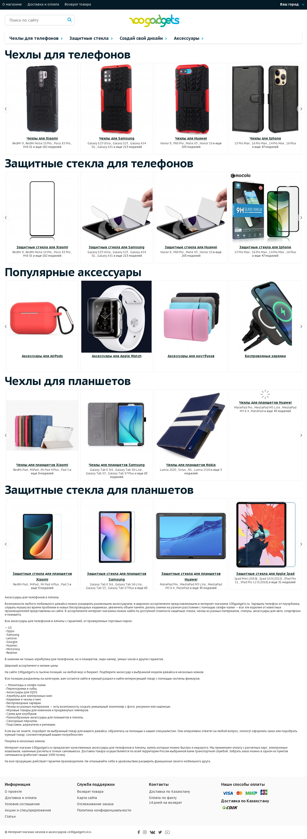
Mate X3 (192, 143)
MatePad (257, 411)
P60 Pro (178, 143)
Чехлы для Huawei (191, 138)
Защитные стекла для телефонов (99, 163)
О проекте (13, 791)
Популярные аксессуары (73, 271)
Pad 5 (65, 470)
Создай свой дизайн (142, 38)
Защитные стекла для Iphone (265, 247)
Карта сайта (87, 798)
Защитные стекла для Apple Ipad (265, 573)
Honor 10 (206, 143)
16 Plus (291, 143)
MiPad (34, 470)
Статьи (10, 816)
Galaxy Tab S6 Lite (128, 470)
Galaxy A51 (105, 147)
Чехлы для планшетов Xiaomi (42, 465)
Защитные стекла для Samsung (116, 247)
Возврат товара (78, 4)
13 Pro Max (242, 143)
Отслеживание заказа (95, 804)
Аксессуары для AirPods (42, 356)
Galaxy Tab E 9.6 (101, 470)
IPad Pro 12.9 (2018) (254, 582)
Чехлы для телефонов (34, 38)
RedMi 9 (18, 143)
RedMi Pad (20, 470)
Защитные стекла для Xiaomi (42, 247)
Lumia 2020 (168, 470)
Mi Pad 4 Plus (50, 470)
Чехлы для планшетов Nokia (191, 465)
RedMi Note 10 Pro (39, 143)
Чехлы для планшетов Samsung (117, 465)
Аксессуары (187, 38)
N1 (190, 470)
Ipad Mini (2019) (246, 578)
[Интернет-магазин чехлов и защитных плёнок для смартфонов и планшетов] (154, 26)
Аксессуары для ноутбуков (191, 356)
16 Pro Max (259, 143)
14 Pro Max (276, 143)
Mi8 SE (27, 147)
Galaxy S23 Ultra (99, 143)
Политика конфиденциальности (104, 810)
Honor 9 (165, 143)
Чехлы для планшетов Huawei (265, 402)
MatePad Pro (243, 407)
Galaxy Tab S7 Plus (121, 473)
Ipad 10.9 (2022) (271, 578)
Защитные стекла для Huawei (191, 247)
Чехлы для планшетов (68, 380)
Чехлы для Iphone (265, 138)
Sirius (182, 470)
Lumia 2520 (202, 470)
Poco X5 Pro (62, 143)
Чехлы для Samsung (116, 138)
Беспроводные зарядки (265, 356)
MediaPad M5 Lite (267, 407)
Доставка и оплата (43, 4)
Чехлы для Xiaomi (42, 138)
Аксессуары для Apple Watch (117, 356)
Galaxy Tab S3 (96, 473)
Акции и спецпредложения (28, 810)
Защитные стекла (90, 38)
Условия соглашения (22, 804)
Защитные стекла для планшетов (99, 489)
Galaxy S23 (120, 143)
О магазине (12, 4)
